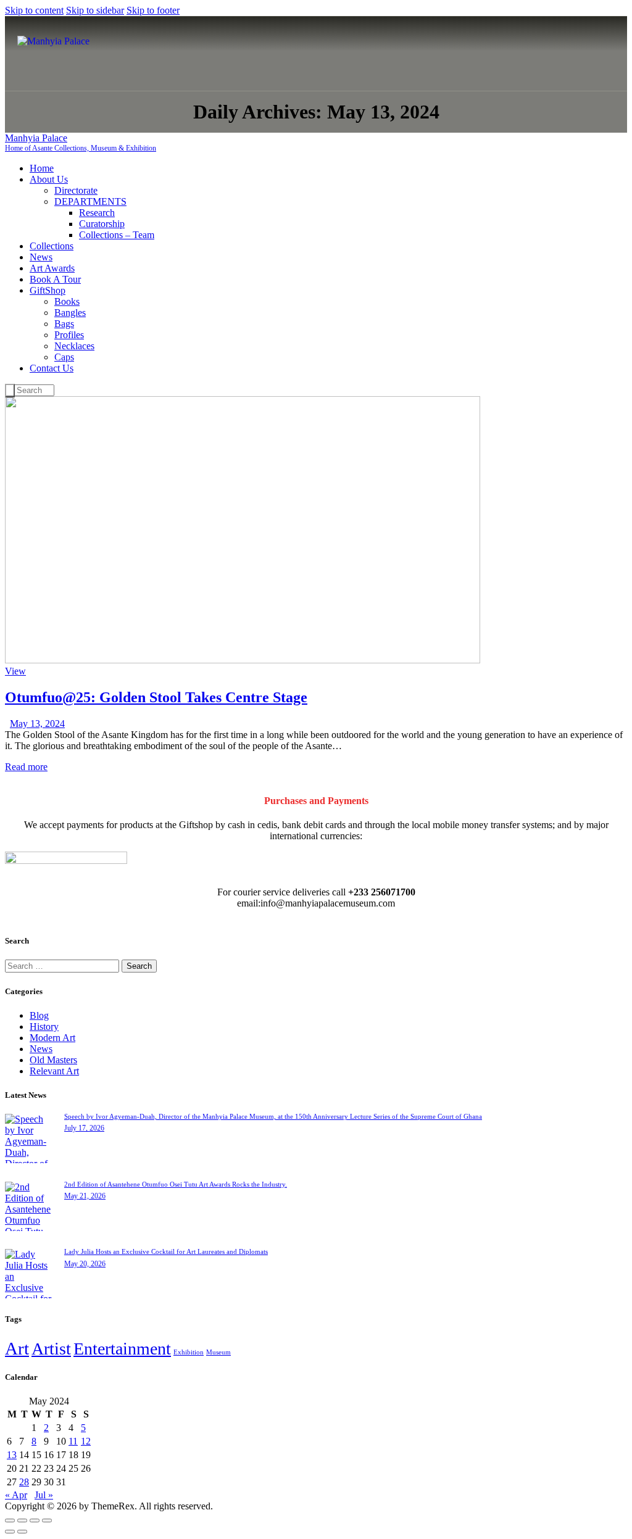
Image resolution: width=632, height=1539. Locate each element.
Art (17, 1348)
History (44, 1026)
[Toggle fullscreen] (22, 1520)
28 (24, 1482)
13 (12, 1455)
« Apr (16, 1495)
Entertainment (122, 1348)
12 (86, 1441)
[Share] (35, 1520)
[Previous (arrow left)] (10, 1531)
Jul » (44, 1495)
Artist (51, 1348)
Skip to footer (153, 10)
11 (73, 1441)
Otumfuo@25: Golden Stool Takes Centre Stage (156, 697)
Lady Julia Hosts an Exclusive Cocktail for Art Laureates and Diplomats (166, 1251)
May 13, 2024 (37, 723)
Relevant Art (54, 1071)
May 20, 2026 (85, 1263)
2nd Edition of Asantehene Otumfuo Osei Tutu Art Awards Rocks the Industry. (175, 1184)
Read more (26, 766)
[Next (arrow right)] (22, 1531)
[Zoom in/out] (10, 1520)
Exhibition (188, 1352)
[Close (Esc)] (47, 1520)
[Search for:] (63, 965)
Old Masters (53, 1060)
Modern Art (52, 1037)
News (41, 1048)
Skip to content (34, 10)
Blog (39, 1015)
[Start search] (10, 390)
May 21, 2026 (85, 1196)
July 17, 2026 (84, 1128)
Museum (218, 1352)
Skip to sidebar (95, 10)
